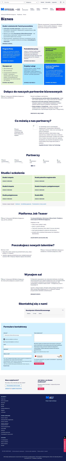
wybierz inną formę (17, 388)
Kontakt (42, 2)
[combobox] (31, 2)
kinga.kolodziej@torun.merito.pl (12, 341)
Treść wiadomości (38, 333)
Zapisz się (60, 9)
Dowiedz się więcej (8, 61)
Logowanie (54, 2)
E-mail (34, 313)
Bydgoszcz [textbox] (28, 2)
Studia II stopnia (4, 421)
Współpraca (45, 8)
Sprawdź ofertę (7, 43)
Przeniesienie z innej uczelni (39, 204)
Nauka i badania (38, 9)
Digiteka (3, 410)
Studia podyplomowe (5, 426)
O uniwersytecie (25, 9)
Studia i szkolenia (32, 9)
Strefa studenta (52, 9)
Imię (4, 344)
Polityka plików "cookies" (42, 451)
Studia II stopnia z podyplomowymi (5, 424)
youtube (57, 403)
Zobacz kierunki (7, 181)
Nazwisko (6, 349)
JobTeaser (3, 412)
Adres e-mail (6, 353)
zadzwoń (7, 388)
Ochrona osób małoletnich (30, 451)
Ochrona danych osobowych (18, 451)
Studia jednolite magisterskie (7, 419)
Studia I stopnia (4, 417)
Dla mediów (48, 2)
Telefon (28, 313)
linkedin (49, 403)
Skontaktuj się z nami (37, 113)
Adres (40, 313)
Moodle (2, 404)
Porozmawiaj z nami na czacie (13, 385)
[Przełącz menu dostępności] (61, 2)
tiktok (60, 403)
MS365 (2, 406)
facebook (47, 403)
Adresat (5, 333)
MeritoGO (3, 402)
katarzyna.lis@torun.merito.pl (11, 339)
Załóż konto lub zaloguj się (39, 237)
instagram (55, 403)
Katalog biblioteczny (5, 408)
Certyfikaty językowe (26, 204)
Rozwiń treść (6, 365)
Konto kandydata (4, 400)
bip (63, 403)
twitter (52, 403)
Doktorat (17, 204)
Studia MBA (3, 428)
